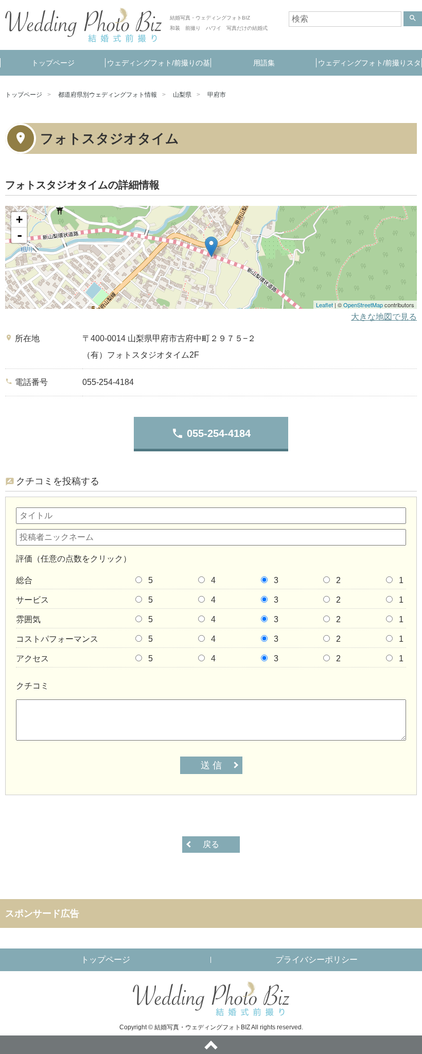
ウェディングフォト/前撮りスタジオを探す (369, 67)
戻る (211, 844)
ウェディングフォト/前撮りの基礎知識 (158, 67)
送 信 (211, 765)
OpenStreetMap (363, 305)
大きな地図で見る (384, 316)
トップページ (53, 63)
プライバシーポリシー (316, 959)
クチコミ (32, 685)
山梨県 (182, 94)
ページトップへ (211, 1044)
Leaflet (324, 305)
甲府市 (216, 94)
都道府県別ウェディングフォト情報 (107, 94)
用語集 (264, 63)
